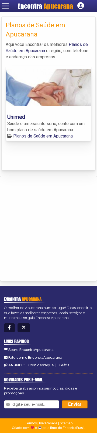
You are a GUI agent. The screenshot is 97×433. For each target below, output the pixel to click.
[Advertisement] (48, 227)
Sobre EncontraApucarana (31, 350)
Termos (31, 423)
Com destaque (41, 365)
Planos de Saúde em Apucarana (43, 136)
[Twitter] (24, 327)
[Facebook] (9, 327)
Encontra (45, 6)
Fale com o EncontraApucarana (35, 357)
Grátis (64, 365)
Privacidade (48, 423)
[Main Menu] (5, 6)
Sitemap (66, 423)
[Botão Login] (80, 6)
